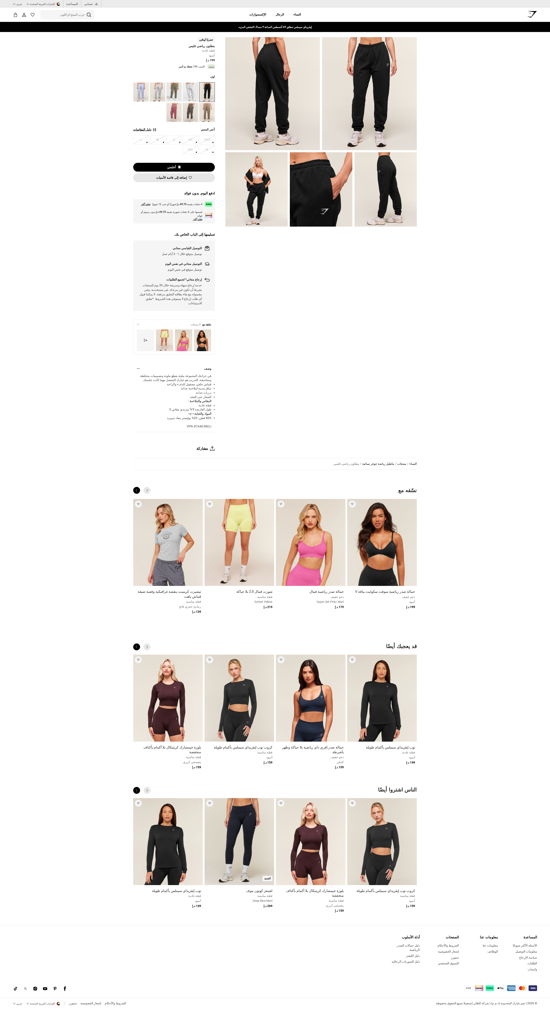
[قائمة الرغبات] (32, 15)
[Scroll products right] (136, 490)
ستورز (73, 1003)
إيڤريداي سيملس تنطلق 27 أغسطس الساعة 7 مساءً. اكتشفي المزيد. (275, 27)
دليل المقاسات (142, 129)
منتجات (401, 463)
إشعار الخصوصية (90, 1003)
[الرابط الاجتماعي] (64, 988)
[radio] (207, 92)
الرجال (280, 14)
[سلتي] (15, 14)
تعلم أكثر (145, 204)
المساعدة (72, 4)
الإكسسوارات (257, 14)
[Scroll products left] (147, 490)
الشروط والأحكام (115, 1003)
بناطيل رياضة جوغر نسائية (378, 463)
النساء (297, 14)
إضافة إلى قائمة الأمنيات (171, 178)
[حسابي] (24, 15)
